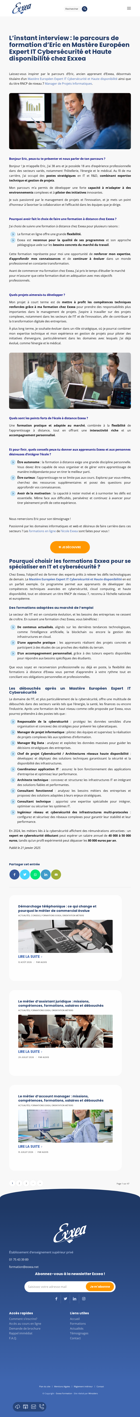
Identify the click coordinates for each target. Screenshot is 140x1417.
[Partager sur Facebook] (14, 875)
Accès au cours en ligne (25, 1324)
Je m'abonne (100, 1287)
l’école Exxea (69, 531)
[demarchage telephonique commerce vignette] (65, 936)
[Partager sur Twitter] (25, 875)
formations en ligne (42, 531)
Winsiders (93, 1393)
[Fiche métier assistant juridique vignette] (65, 1031)
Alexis (43, 962)
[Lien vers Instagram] (83, 1298)
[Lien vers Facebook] (56, 1298)
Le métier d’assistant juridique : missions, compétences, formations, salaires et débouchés (61, 1003)
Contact (75, 1338)
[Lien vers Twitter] (65, 1298)
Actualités (24, 915)
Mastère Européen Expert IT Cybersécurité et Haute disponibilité (72, 79)
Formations (78, 1324)
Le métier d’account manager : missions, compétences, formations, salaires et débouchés (61, 1098)
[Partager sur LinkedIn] (46, 875)
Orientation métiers (73, 915)
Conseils (36, 915)
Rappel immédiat (20, 1333)
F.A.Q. (13, 1338)
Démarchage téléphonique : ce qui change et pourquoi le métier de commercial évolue (57, 908)
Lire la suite (29, 956)
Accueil (75, 1319)
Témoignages (79, 1333)
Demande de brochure (24, 1329)
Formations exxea (51, 915)
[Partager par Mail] (56, 875)
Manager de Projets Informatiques (68, 84)
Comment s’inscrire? (23, 1319)
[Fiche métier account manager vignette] (65, 1126)
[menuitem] (44, 1386)
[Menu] (129, 8)
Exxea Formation (64, 1393)
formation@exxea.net (24, 1267)
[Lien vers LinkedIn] (74, 1298)
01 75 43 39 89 (18, 1260)
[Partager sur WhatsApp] (35, 875)
